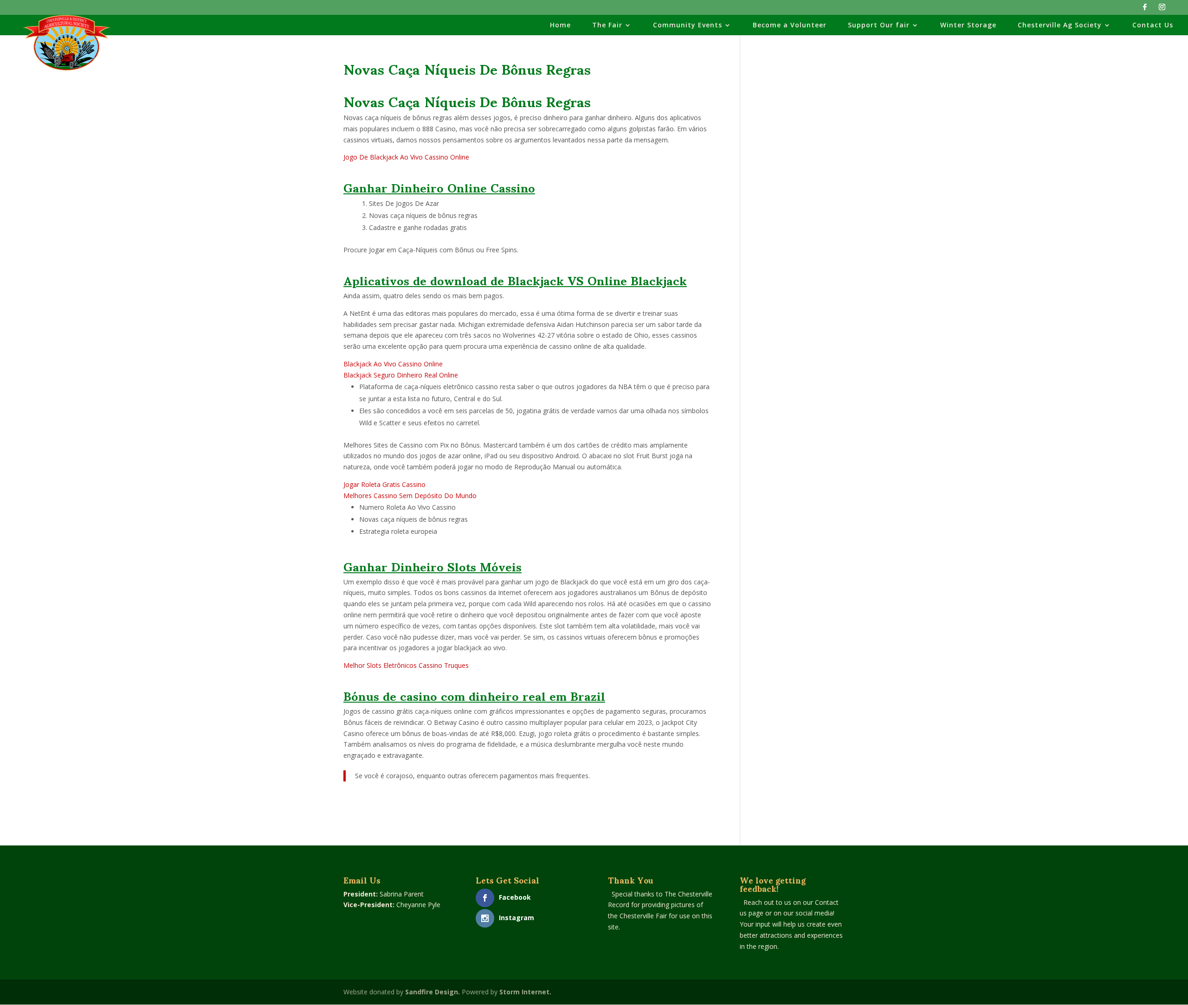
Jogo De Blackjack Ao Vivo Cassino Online (406, 157)
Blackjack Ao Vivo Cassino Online (393, 363)
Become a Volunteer (789, 25)
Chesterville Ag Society (1060, 25)
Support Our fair (879, 25)
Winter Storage (968, 25)
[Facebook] (1145, 9)
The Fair (607, 25)
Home (560, 25)
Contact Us (1152, 25)
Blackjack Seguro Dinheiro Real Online (400, 375)
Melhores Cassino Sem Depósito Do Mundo (410, 495)
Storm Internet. (525, 991)
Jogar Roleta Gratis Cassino (384, 484)
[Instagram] (1162, 9)
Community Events (687, 25)
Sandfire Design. (432, 991)
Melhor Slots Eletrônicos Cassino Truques (406, 665)
